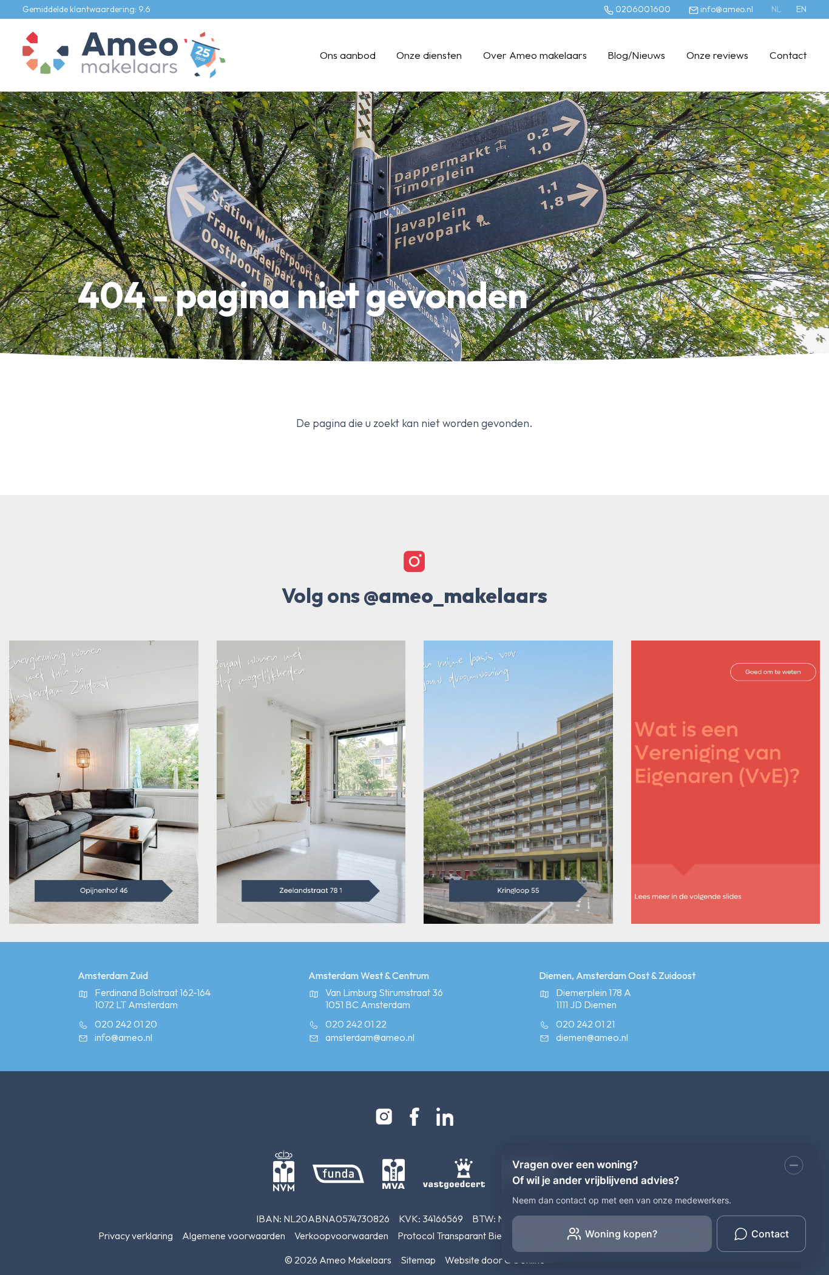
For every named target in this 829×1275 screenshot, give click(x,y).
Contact (788, 55)
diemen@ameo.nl (592, 1037)
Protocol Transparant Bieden (458, 1236)
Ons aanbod (348, 55)
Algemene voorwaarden (233, 1236)
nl (776, 9)
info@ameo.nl (726, 9)
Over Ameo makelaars (535, 55)
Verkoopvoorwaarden (341, 1236)
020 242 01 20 (126, 1024)
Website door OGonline (495, 1260)
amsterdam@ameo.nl (369, 1037)
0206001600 (642, 9)
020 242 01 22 (356, 1024)
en (801, 9)
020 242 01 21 (585, 1024)
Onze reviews (717, 55)
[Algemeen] (100, 55)
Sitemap (418, 1260)
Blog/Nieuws (636, 55)
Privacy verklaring (135, 1236)
